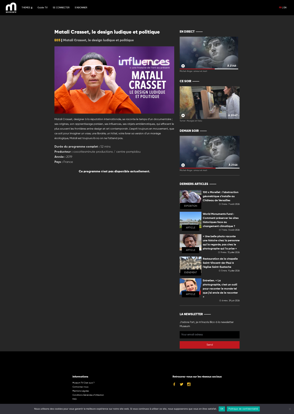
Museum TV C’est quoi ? (83, 383)
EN (285, 7)
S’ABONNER (81, 7)
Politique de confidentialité (243, 408)
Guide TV (42, 7)
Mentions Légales (80, 391)
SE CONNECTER (61, 7)
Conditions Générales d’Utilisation (88, 395)
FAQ (74, 399)
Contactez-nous (80, 387)
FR (280, 7)
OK (222, 408)
